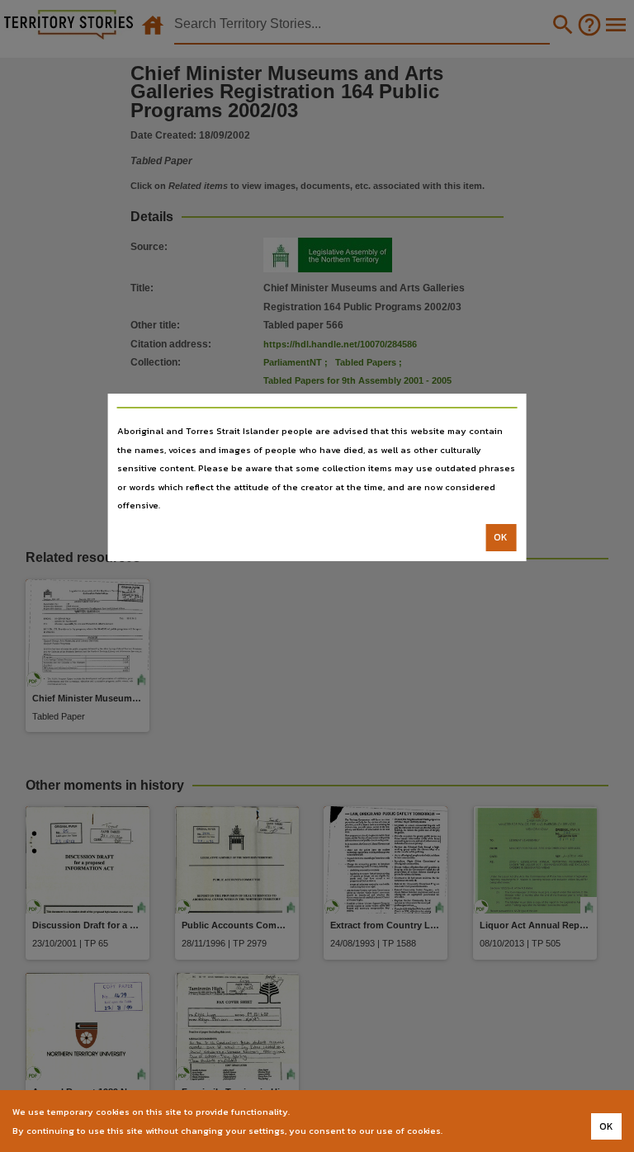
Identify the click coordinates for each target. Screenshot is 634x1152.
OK (501, 537)
